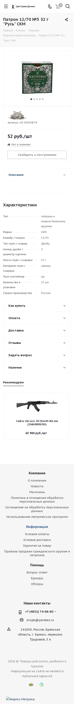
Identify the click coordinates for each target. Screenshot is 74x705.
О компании (37, 480)
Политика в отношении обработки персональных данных (37, 499)
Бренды (37, 578)
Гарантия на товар (37, 546)
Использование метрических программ (37, 517)
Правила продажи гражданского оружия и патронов (37, 553)
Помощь (37, 565)
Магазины (37, 492)
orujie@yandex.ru (40, 620)
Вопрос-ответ (37, 572)
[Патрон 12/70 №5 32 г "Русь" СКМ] (37, 76)
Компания (37, 473)
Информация (37, 527)
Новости (37, 486)
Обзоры (37, 584)
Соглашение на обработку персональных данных (37, 509)
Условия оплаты (37, 534)
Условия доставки (37, 540)
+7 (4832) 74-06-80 (39, 611)
